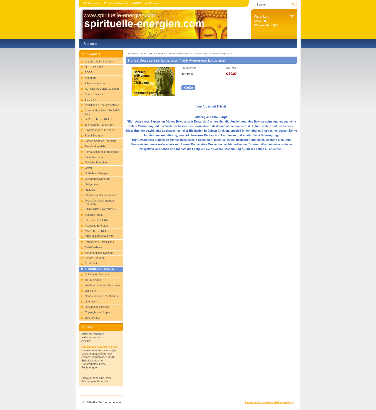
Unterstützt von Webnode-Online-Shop (269, 402)
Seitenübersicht (117, 3)
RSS (138, 3)
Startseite (93, 3)
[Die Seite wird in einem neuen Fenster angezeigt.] (153, 95)
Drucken (154, 3)
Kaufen (188, 87)
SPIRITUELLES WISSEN (153, 53)
